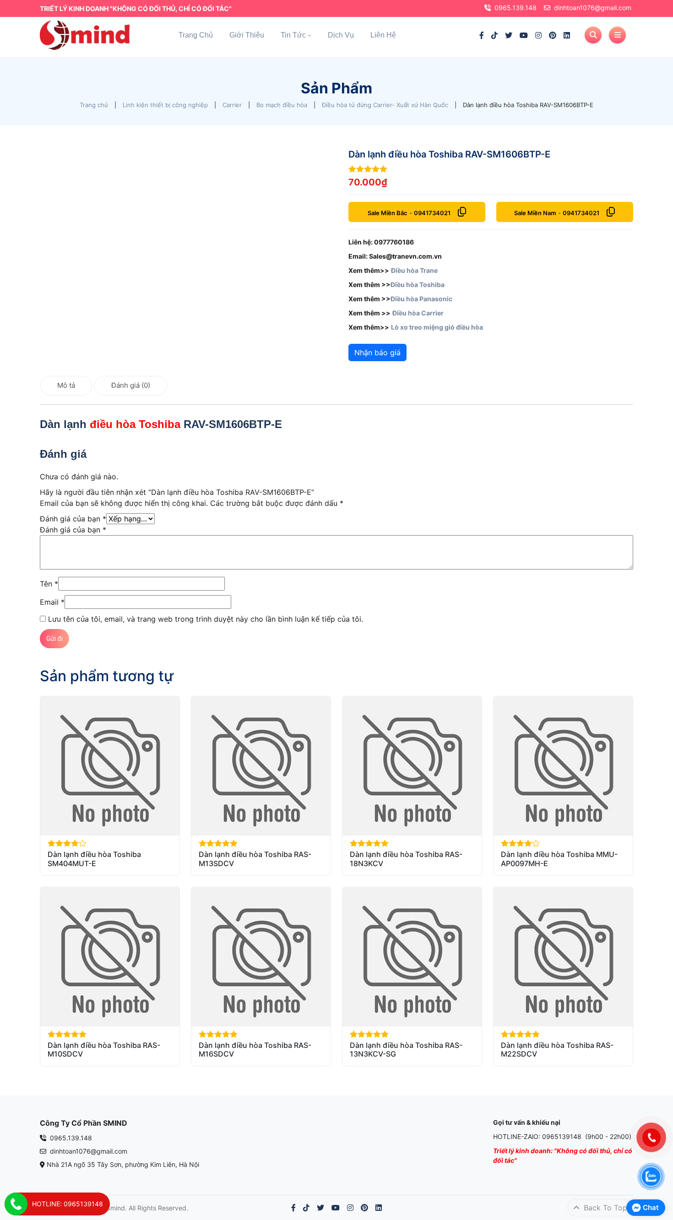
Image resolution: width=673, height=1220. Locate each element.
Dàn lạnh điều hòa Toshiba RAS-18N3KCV (406, 859)
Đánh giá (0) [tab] (130, 385)
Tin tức (293, 35)
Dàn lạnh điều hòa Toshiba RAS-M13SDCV (255, 859)
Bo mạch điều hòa (281, 104)
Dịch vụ (341, 35)
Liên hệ (383, 35)
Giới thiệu (246, 35)
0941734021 (432, 213)
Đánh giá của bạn (73, 518)
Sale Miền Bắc (387, 213)
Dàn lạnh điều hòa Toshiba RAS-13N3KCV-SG (406, 1049)
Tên (49, 583)
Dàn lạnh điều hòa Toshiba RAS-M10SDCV (104, 1049)
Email (52, 602)
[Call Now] (16, 1204)
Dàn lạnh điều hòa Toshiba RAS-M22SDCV (557, 1049)
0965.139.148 (515, 7)
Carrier (232, 104)
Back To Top (604, 1207)
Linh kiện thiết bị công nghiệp (165, 104)
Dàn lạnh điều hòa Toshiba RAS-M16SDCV (255, 1049)
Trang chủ (196, 35)
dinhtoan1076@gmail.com (592, 7)
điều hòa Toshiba (135, 424)
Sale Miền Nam (535, 213)
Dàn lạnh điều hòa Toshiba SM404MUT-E (94, 859)
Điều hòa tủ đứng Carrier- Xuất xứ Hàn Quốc (385, 104)
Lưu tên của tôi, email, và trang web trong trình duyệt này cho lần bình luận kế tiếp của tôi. (205, 619)
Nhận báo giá (377, 352)
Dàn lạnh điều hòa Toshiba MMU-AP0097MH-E (559, 859)
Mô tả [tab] (66, 385)
